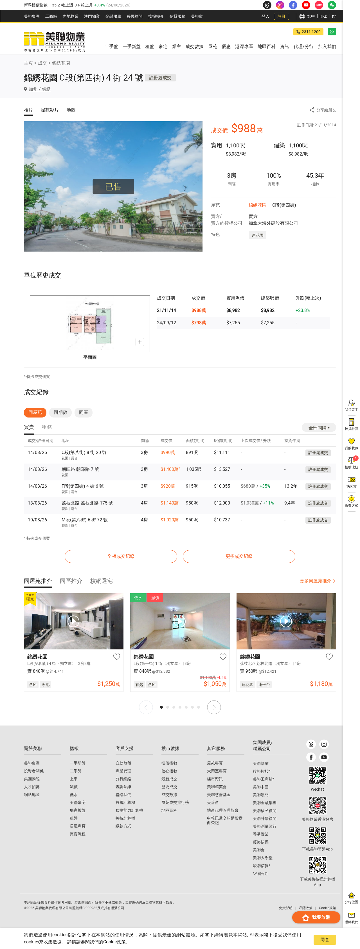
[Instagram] (324, 744)
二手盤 (76, 771)
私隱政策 (305, 908)
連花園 (258, 235)
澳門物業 (92, 16)
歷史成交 (169, 786)
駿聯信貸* (261, 865)
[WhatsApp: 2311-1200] (332, 31)
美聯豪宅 (78, 802)
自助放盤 (123, 763)
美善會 (213, 802)
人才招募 (32, 786)
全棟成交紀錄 (120, 556)
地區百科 (169, 810)
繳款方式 (123, 826)
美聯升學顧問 (264, 818)
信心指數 (169, 771)
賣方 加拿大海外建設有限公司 (273, 220)
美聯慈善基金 (219, 794)
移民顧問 (135, 16)
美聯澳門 (261, 795)
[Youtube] (324, 757)
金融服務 (113, 16)
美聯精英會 (217, 786)
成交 (42, 63)
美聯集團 (32, 16)
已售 (113, 186)
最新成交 (169, 779)
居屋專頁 (78, 826)
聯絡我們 (123, 794)
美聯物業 (261, 763)
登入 (265, 16)
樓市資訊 (215, 779)
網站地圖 (32, 794)
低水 (74, 794)
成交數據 (169, 794)
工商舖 (51, 16)
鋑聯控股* (261, 771)
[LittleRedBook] (318, 806)
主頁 (28, 63)
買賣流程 (78, 834)
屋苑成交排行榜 (175, 802)
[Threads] (311, 744)
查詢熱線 (123, 786)
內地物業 (70, 16)
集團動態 (32, 779)
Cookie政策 (114, 942)
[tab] (29, 427)
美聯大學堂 (263, 858)
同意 (324, 939)
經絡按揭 (261, 842)
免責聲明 (285, 908)
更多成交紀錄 (239, 556)
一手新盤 (78, 763)
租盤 (74, 818)
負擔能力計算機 (129, 810)
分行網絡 (123, 779)
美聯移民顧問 (264, 810)
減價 (74, 786)
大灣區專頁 (217, 771)
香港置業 (261, 834)
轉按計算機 (125, 818)
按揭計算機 (125, 802)
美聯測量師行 (264, 826)
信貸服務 (177, 16)
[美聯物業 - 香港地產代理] (54, 42)
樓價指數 (169, 763)
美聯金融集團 (264, 802)
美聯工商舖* (263, 779)
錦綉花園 (61, 63)
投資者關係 (34, 771)
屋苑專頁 (215, 763)
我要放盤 (321, 917)
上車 (74, 779)
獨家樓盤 (78, 810)
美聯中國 (261, 787)
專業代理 (123, 771)
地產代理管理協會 (222, 810)
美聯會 (197, 16)
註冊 (281, 16)
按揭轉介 (156, 16)
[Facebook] (311, 757)
